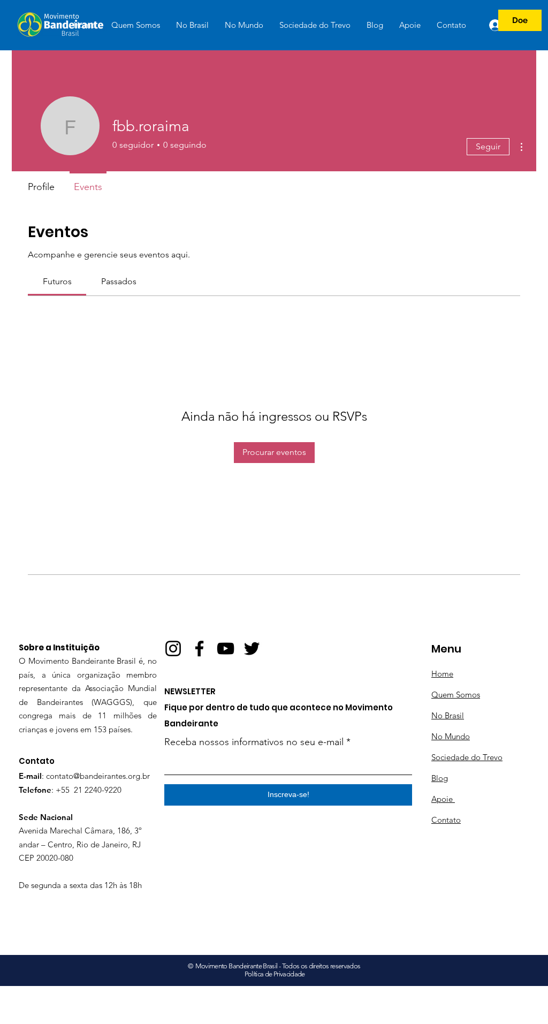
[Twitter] (251, 648)
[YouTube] (225, 648)
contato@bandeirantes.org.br (98, 776)
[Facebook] (199, 648)
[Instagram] (173, 648)
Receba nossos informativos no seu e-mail (254, 742)
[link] (57, 281)
